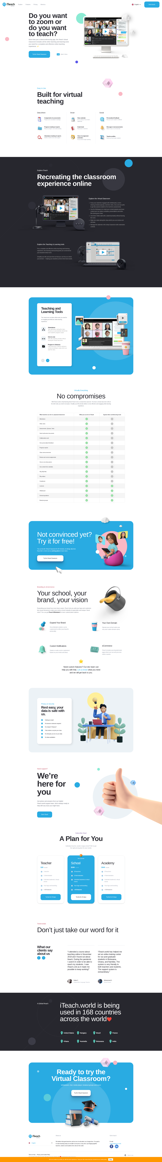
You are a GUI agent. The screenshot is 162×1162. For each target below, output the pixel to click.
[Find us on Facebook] (111, 1147)
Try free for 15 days (50, 897)
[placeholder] (61, 214)
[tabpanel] (85, 336)
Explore (20, 4)
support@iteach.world (115, 1143)
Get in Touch (44, 814)
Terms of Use (32, 1154)
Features (28, 4)
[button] (136, 5)
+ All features (47, 889)
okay (110, 1159)
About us (42, 4)
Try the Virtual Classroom (39, 54)
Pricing (35, 4)
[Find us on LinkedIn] (116, 1147)
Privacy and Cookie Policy (43, 1154)
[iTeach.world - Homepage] (9, 4)
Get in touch (152, 4)
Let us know (82, 670)
